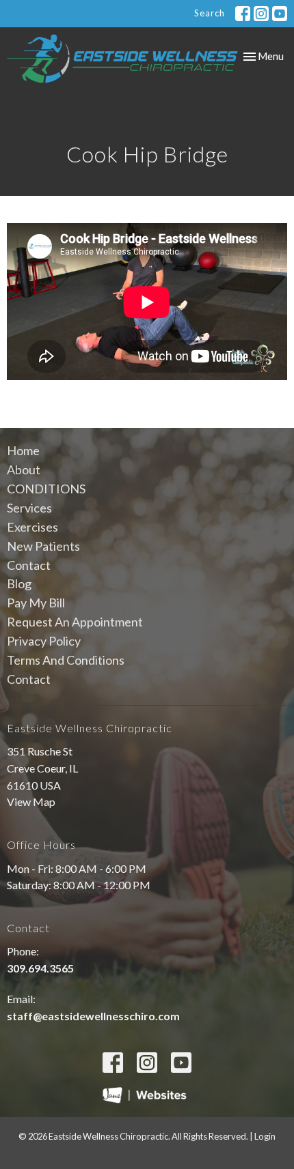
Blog (19, 583)
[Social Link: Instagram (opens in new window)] (261, 13)
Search (209, 13)
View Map (31, 801)
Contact (29, 565)
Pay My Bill (36, 602)
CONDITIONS (46, 488)
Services (29, 507)
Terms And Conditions (65, 659)
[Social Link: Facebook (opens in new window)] (242, 13)
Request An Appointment (75, 621)
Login (265, 1136)
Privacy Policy (44, 640)
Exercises (32, 526)
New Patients (43, 545)
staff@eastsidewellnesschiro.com (93, 1015)
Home (23, 450)
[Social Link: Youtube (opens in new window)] (279, 13)
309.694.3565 (40, 968)
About (23, 469)
